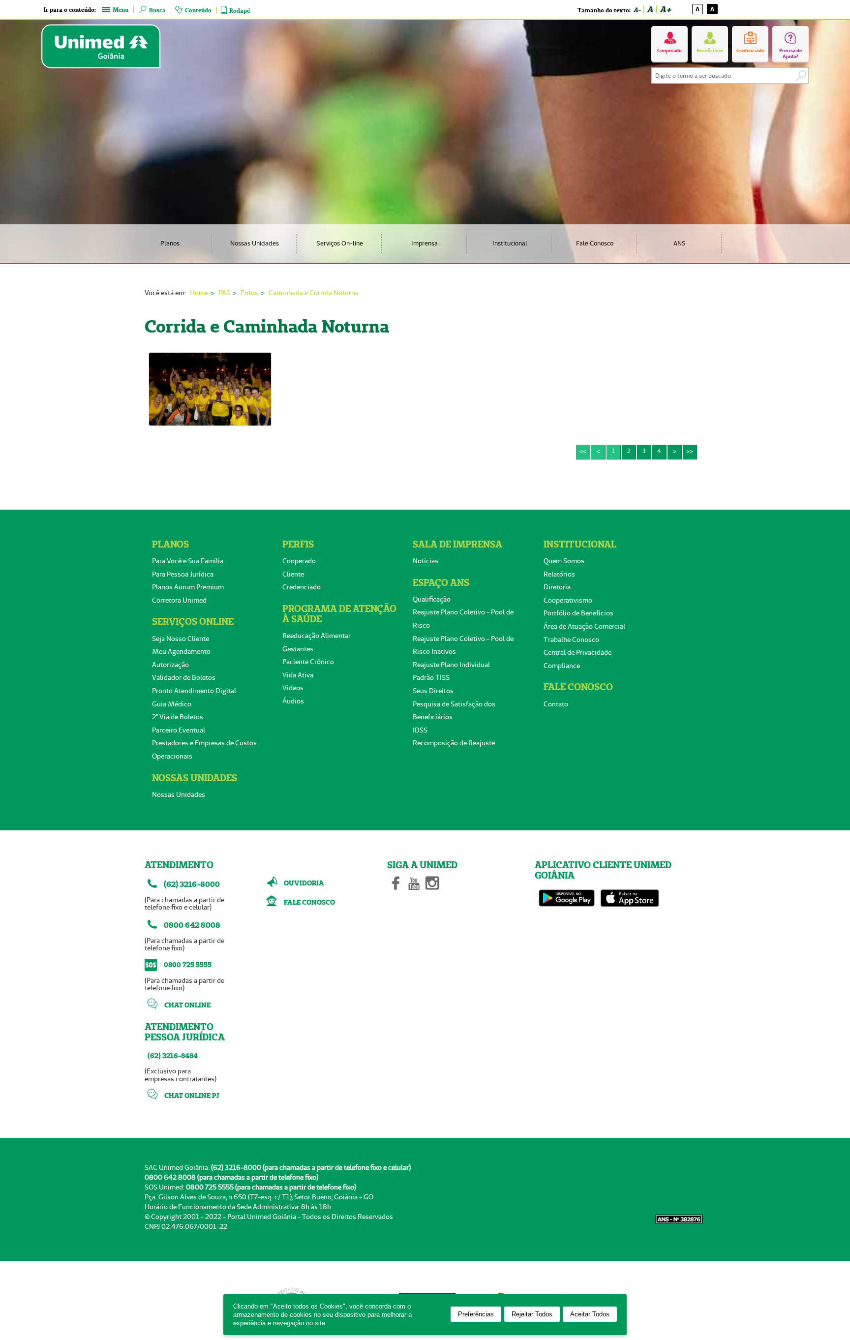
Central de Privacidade (577, 652)
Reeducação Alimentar (316, 635)
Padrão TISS (431, 677)
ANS (679, 243)
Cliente (293, 574)
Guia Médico (171, 704)
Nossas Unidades (254, 243)
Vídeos (293, 687)
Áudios (293, 701)
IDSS (420, 730)
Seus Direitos (433, 690)
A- (637, 9)
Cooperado (299, 560)
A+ (665, 9)
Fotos (249, 292)
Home (199, 292)
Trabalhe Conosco (571, 639)
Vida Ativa (297, 674)
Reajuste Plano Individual (451, 664)
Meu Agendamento (181, 651)
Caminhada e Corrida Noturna (314, 292)
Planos (170, 243)
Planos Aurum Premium (188, 586)
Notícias (425, 560)
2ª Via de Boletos (177, 716)
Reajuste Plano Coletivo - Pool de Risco (463, 619)
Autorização (170, 664)
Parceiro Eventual (178, 730)
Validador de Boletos (183, 677)
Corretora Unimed (179, 600)
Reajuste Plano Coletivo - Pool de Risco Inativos (463, 645)
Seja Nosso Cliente (180, 638)
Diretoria (557, 586)
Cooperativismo (568, 600)
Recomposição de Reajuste (454, 742)
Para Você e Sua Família (187, 560)
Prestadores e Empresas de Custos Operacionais (204, 749)
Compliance (562, 665)
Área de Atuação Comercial (584, 626)
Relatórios (559, 574)
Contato (556, 704)
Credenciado (301, 586)
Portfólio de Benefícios (578, 613)
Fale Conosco (594, 243)
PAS (224, 292)
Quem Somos (564, 560)
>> (689, 451)
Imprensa (424, 243)
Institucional (509, 243)
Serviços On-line (339, 243)
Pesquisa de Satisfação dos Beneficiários (454, 711)
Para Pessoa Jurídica (182, 574)
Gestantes (297, 648)
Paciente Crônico (308, 661)
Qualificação (432, 599)
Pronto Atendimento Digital (194, 690)
